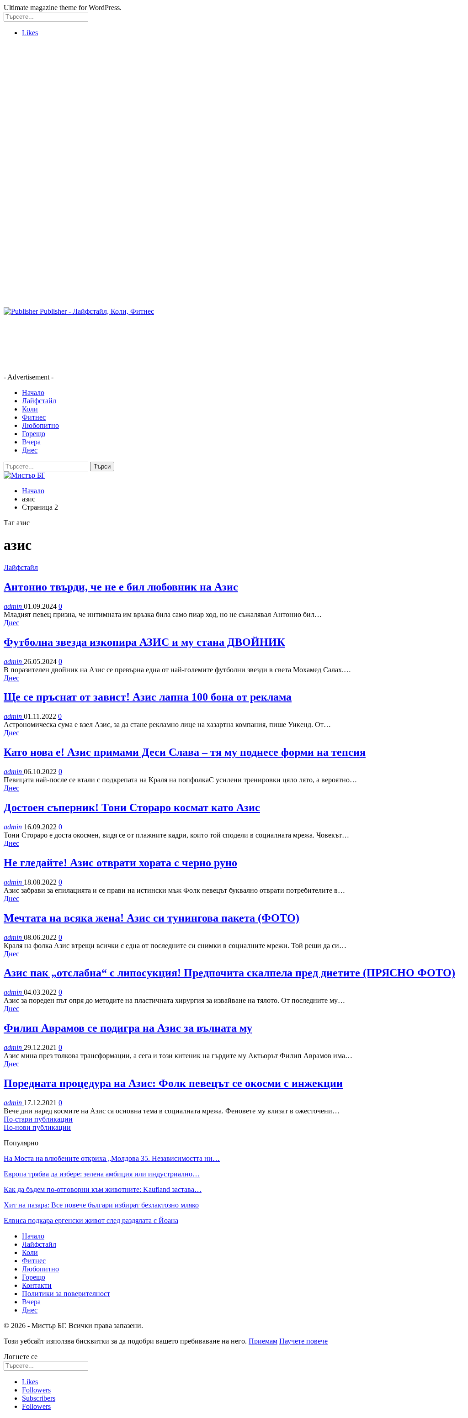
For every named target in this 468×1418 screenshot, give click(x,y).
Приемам (263, 1341)
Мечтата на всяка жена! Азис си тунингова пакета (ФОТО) (151, 918)
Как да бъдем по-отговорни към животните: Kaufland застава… (103, 1189)
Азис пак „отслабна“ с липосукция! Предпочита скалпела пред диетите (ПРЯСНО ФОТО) (229, 973)
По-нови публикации (37, 1127)
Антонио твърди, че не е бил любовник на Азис (121, 587)
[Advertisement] (234, 108)
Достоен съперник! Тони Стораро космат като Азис (132, 807)
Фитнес (34, 417)
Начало (33, 392)
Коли (30, 409)
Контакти (37, 1285)
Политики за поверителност (66, 1293)
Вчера (31, 442)
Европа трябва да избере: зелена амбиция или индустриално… (102, 1174)
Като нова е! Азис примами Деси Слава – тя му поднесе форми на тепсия (185, 752)
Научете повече (303, 1341)
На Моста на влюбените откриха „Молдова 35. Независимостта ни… (112, 1158)
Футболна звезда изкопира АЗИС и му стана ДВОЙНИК (144, 642)
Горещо (33, 434)
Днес (29, 450)
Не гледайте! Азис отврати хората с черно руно (120, 863)
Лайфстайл (39, 401)
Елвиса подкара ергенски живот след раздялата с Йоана (91, 1220)
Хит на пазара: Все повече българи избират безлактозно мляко (101, 1205)
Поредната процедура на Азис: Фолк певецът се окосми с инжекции (173, 1083)
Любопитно (40, 425)
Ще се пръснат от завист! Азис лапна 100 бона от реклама (148, 697)
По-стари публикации (38, 1119)
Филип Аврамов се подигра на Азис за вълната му (128, 1028)
